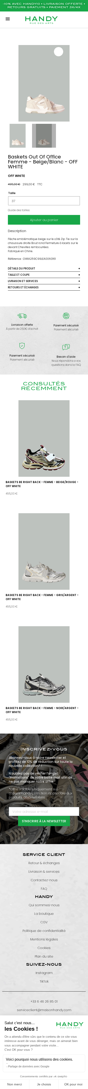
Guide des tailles (19, 210)
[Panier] (82, 19)
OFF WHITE (16, 176)
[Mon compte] (69, 19)
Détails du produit (21, 268)
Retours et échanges (23, 287)
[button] (10, 83)
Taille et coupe (19, 275)
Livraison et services (23, 281)
